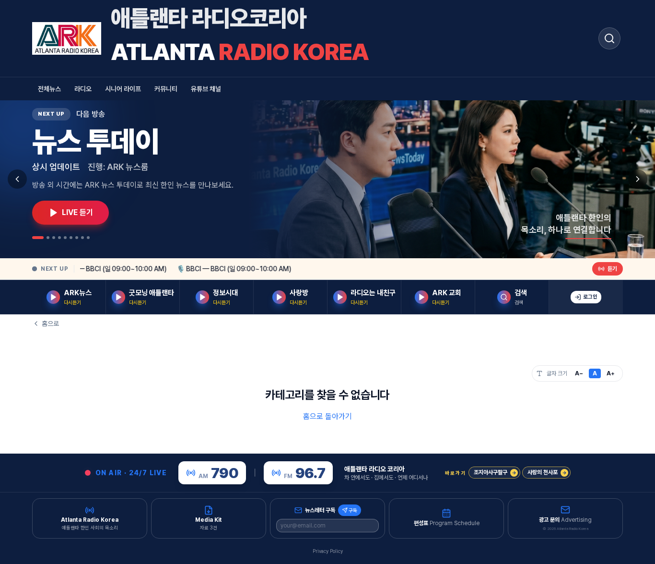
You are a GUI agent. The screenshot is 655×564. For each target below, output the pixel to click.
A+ (611, 373)
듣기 (612, 268)
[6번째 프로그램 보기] (71, 237)
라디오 (83, 89)
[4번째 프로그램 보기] (59, 237)
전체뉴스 (49, 89)
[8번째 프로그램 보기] (82, 237)
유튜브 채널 (206, 89)
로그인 (590, 297)
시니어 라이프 (123, 89)
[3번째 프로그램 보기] (53, 237)
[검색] (609, 38)
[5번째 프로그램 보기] (65, 237)
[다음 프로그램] (637, 179)
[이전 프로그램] (17, 179)
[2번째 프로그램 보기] (48, 237)
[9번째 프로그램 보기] (88, 237)
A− (579, 373)
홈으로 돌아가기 (327, 416)
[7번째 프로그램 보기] (76, 237)
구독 (353, 510)
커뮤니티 (165, 89)
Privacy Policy (328, 551)
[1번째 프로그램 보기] (38, 237)
